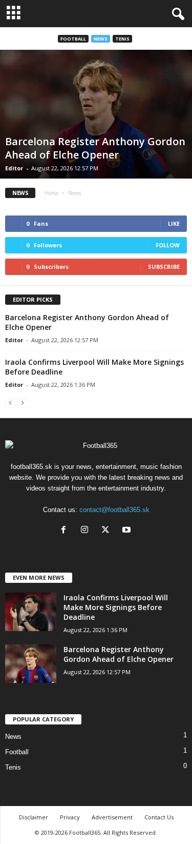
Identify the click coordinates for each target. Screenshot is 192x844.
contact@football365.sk (114, 510)
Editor (14, 168)
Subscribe (164, 266)
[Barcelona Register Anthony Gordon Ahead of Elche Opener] (96, 114)
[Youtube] (127, 531)
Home (51, 193)
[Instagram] (86, 531)
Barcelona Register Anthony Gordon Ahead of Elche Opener (95, 148)
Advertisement (112, 817)
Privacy (70, 817)
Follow (168, 245)
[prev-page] (10, 402)
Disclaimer (33, 817)
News (101, 38)
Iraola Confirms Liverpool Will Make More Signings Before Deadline (115, 607)
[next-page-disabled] (22, 402)
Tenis (122, 38)
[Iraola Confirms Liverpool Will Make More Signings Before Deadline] (30, 612)
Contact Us (159, 817)
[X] (107, 531)
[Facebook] (65, 531)
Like (174, 223)
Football (73, 38)
